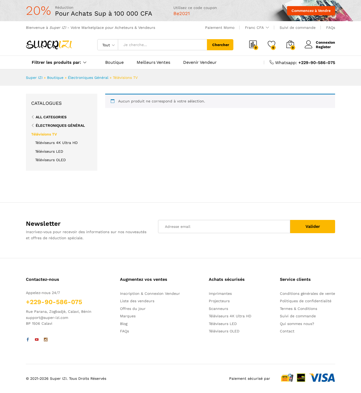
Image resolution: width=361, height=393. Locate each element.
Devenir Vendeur (200, 62)
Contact (287, 331)
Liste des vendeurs (137, 301)
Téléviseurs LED (49, 151)
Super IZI (34, 77)
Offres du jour (133, 308)
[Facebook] (27, 340)
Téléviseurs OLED (50, 160)
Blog (123, 324)
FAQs (330, 27)
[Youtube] (36, 340)
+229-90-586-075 (316, 62)
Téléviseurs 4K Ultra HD (56, 143)
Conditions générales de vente (307, 293)
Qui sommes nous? (297, 324)
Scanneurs (218, 308)
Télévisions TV (44, 134)
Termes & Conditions (298, 308)
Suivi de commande (298, 27)
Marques (128, 316)
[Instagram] (45, 340)
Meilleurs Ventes (153, 62)
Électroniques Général (88, 77)
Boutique (114, 62)
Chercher (220, 45)
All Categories (51, 117)
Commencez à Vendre (311, 10)
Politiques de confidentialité (305, 301)
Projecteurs (219, 301)
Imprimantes (220, 293)
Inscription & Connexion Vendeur (150, 293)
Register (323, 47)
